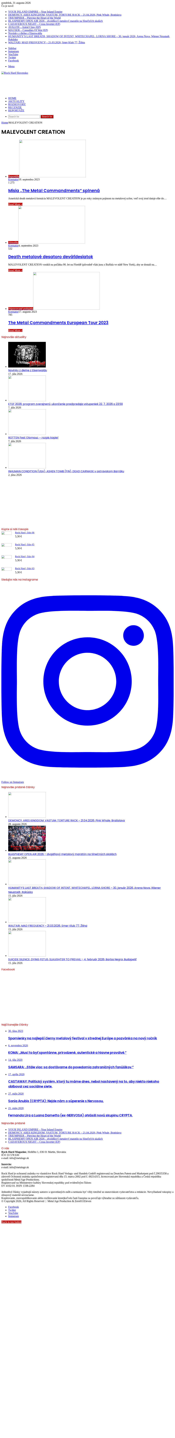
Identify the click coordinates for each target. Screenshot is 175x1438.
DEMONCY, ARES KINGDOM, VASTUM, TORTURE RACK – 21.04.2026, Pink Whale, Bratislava (64, 14)
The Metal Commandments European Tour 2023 (58, 322)
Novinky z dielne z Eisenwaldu (25, 33)
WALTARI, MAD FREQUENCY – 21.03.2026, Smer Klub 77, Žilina (46, 42)
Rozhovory (17, 104)
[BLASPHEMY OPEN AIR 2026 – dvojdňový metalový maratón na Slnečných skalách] (27, 850)
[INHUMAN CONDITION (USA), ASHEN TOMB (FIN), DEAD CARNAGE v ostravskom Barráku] (27, 467)
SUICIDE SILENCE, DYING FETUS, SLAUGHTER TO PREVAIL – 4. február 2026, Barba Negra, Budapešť (72, 959)
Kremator (13, 179)
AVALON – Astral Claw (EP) (24, 27)
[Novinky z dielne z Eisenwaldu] (27, 366)
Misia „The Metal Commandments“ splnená (54, 190)
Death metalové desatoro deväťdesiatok (50, 257)
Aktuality (16, 101)
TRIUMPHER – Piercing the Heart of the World (34, 17)
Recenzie (15, 107)
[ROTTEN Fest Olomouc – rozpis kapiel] (27, 433)
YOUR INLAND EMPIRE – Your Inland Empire (35, 11)
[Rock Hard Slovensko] (14, 72)
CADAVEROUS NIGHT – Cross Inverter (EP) (34, 24)
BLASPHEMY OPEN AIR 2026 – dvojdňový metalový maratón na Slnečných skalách (55, 20)
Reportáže (16, 110)
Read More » (15, 204)
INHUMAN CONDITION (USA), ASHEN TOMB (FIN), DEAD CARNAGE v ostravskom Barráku (66, 471)
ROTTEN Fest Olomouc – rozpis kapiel (33, 438)
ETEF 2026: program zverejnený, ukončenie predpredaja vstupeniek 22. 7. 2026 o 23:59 (65, 404)
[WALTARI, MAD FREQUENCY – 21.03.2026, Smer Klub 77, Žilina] (27, 922)
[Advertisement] (63, 85)
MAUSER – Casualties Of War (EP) (28, 30)
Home (4, 122)
